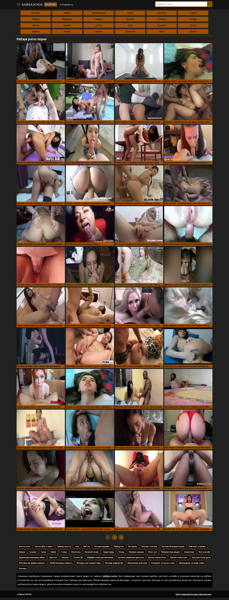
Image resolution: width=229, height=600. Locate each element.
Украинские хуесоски (137, 563)
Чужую (22, 552)
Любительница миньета (61, 563)
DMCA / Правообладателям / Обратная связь (193, 594)
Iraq (77, 546)
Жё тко (86, 546)
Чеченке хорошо (136, 552)
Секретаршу (108, 552)
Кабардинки (67, 19)
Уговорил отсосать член (163, 563)
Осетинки (162, 19)
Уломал (65, 557)
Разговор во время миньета (32, 563)
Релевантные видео (170, 552)
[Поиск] (209, 4)
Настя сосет (24, 546)
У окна (64, 552)
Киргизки (67, 25)
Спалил (32, 552)
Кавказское (38, 4)
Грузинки (130, 19)
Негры (161, 32)
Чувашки (98, 32)
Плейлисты (67, 5)
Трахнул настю (64, 546)
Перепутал (119, 546)
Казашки (193, 19)
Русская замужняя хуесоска (131, 557)
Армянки (67, 13)
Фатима (22, 568)
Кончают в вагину (197, 546)
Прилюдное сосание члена (191, 563)
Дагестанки (162, 13)
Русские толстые (149, 546)
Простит (53, 557)
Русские (193, 25)
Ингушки (35, 19)
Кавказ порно (24, 594)
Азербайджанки (98, 13)
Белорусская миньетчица (89, 563)
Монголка (76, 552)
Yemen (53, 552)
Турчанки (98, 19)
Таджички (161, 25)
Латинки (193, 32)
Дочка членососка (157, 557)
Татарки (67, 32)
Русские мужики (101, 546)
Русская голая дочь (201, 557)
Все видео (35, 13)
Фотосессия (204, 552)
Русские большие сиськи (173, 546)
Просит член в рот (179, 557)
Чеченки (193, 13)
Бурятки (98, 25)
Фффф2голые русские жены (100, 557)
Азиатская (189, 552)
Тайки (130, 25)
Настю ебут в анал (43, 546)
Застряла (132, 546)
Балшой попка (92, 552)
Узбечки (35, 25)
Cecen (43, 552)
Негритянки (130, 32)
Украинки (35, 32)
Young (121, 552)
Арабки (130, 13)
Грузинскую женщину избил (32, 557)
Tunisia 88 (78, 557)
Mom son (152, 552)
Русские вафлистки (114, 563)
